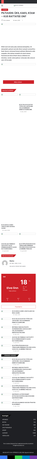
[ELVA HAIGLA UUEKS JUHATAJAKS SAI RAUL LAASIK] (9, 158)
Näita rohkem (18, 82)
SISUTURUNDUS (7, 427)
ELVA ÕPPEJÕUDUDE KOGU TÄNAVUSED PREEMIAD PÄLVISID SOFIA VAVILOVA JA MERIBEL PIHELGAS (27, 246)
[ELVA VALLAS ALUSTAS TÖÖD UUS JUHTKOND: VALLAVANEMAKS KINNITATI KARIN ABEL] (27, 98)
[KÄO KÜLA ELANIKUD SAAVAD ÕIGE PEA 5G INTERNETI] (6, 405)
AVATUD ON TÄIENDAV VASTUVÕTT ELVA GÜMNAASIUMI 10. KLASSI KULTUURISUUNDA (9, 246)
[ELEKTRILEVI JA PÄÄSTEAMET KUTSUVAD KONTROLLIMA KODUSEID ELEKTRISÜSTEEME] (6, 396)
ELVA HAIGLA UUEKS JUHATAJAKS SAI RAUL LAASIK (8, 226)
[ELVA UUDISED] (18, 5)
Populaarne (18, 307)
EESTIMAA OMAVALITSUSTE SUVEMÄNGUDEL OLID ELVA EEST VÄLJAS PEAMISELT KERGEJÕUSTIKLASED (21, 329)
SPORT (4, 430)
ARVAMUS (5, 419)
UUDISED (4, 9)
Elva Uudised (7, 20)
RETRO (4, 422)
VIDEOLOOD (5, 435)
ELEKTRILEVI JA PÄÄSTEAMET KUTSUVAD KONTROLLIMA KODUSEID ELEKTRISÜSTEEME (23, 396)
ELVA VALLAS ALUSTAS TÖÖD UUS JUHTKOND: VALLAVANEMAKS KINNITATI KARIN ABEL (26, 107)
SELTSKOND (5, 425)
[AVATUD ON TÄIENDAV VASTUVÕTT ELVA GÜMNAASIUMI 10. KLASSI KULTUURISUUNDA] (9, 237)
